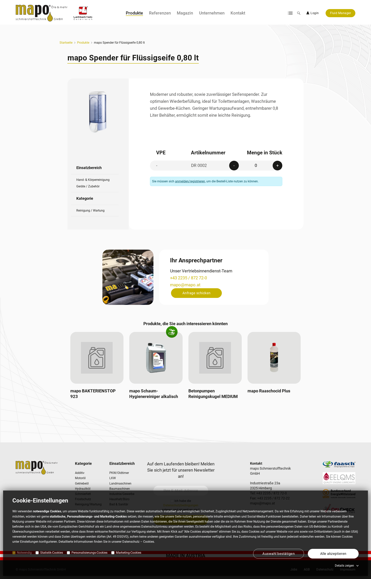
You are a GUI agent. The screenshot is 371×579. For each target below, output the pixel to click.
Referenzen (160, 13)
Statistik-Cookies (51, 552)
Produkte (134, 13)
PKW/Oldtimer (119, 473)
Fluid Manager (340, 13)
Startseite (66, 42)
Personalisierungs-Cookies (89, 552)
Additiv (79, 473)
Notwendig (24, 552)
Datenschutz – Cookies (138, 541)
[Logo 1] (83, 13)
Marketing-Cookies (128, 552)
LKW (112, 478)
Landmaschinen (120, 483)
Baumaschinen (119, 489)
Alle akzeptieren (333, 554)
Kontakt (238, 13)
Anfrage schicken (196, 293)
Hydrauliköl (82, 489)
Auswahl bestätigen (278, 554)
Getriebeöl (82, 483)
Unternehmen (212, 13)
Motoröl (80, 478)
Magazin (185, 13)
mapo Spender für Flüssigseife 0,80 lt (119, 42)
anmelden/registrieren (190, 181)
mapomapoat (185, 284)
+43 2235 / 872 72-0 (188, 277)
